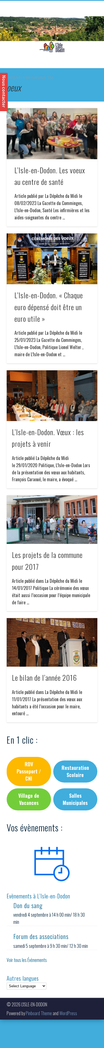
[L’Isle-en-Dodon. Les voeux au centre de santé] (52, 133)
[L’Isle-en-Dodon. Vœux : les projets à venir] (52, 395)
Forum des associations (41, 936)
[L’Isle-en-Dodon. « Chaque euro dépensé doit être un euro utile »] (52, 258)
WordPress (68, 1013)
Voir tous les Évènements (27, 960)
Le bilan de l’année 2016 (44, 677)
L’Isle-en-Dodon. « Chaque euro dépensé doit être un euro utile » (48, 307)
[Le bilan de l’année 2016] (52, 642)
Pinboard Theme (39, 1013)
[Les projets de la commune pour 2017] (52, 519)
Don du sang (27, 905)
